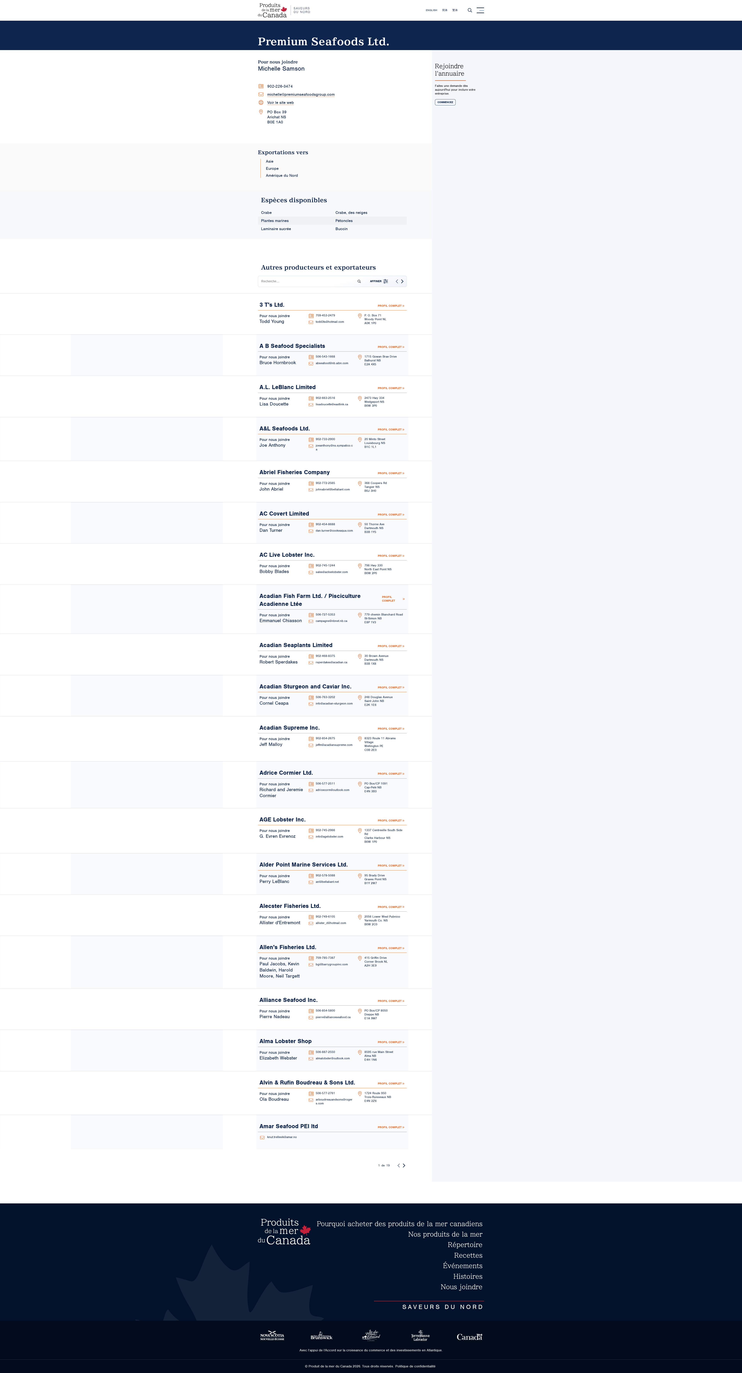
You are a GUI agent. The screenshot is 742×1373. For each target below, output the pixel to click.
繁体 (455, 10)
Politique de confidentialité (415, 1366)
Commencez (445, 102)
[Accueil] (284, 10)
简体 (445, 10)
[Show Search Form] (470, 10)
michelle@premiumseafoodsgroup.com (301, 94)
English (431, 10)
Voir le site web (280, 102)
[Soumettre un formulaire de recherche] (358, 281)
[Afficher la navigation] (480, 10)
